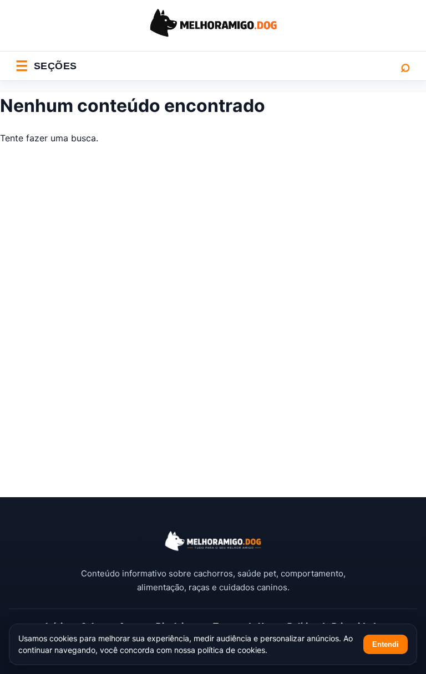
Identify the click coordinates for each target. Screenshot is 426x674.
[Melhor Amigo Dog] (213, 541)
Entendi (385, 644)
